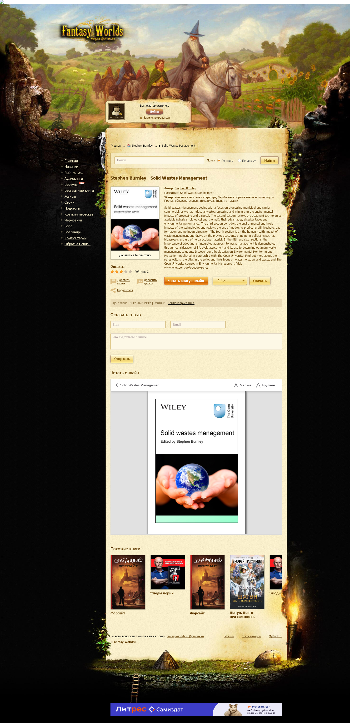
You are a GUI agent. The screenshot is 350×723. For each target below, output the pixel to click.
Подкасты (72, 208)
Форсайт (117, 613)
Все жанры (73, 232)
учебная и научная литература (195, 197)
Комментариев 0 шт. (181, 303)
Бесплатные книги (79, 190)
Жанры (70, 196)
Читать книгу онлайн (186, 281)
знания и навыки (227, 200)
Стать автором (251, 636)
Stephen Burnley (142, 145)
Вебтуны (71, 184)
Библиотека (74, 172)
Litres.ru (229, 636)
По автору (248, 160)
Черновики (73, 220)
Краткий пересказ (79, 214)
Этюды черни (162, 593)
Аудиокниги (74, 178)
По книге (226, 160)
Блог (68, 226)
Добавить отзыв (123, 281)
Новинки (71, 166)
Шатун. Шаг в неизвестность (242, 615)
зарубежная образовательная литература (246, 197)
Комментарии (75, 238)
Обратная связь (77, 244)
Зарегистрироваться (157, 117)
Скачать (260, 281)
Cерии (69, 202)
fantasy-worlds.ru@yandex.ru (185, 636)
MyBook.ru (275, 636)
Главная (71, 160)
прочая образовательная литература (189, 200)
